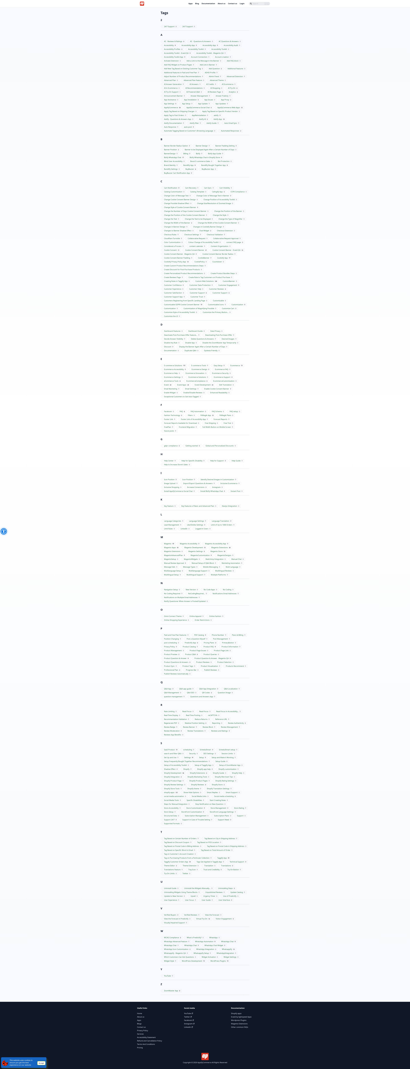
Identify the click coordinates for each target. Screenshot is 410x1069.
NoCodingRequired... (197, 593)
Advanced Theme (218, 80)
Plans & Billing (238, 635)
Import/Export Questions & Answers (199, 483)
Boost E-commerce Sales (201, 161)
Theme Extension (190, 865)
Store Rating (240, 808)
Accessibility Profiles (173, 49)
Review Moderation (173, 731)
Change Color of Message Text (177, 195)
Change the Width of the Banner (178, 223)
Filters (191, 415)
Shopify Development (174, 773)
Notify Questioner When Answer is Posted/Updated (185, 601)
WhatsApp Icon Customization (177, 949)
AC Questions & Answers (229, 41)
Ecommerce (236, 365)
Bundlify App (189, 165)
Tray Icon (193, 869)
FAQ (182, 411)
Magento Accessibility (189, 543)
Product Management (174, 650)
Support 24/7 (170, 820)
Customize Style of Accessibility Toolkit (180, 312)
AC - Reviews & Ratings (174, 41)
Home (139, 1013)
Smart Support (232, 792)
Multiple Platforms (219, 575)
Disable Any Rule (171, 343)
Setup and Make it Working (223, 757)
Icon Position (170, 479)
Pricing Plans (210, 643)
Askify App (219, 119)
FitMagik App (206, 415)
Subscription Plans (222, 816)
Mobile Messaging (211, 567)
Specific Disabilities (195, 800)
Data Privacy (216, 331)
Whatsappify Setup (202, 953)
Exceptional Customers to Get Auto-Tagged (182, 396)
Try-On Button (234, 869)
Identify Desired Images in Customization (218, 479)
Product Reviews (203, 662)
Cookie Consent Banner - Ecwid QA (227, 250)
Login (242, 3)
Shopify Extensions (198, 773)
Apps (190, 3)
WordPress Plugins (219, 961)
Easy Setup (219, 365)
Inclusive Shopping (172, 487)
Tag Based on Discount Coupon (177, 842)
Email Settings (191, 389)
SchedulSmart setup (228, 750)
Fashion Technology (173, 415)
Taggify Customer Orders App (177, 862)
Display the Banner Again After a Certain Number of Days (203, 347)
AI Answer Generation (174, 84)
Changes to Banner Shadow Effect (178, 230)
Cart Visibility (225, 188)
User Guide (207, 900)
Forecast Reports (221, 419)
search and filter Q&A (173, 753)
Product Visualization (210, 666)
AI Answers (195, 84)
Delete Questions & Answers (203, 339)
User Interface (225, 900)
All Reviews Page (215, 92)
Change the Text (171, 219)
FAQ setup (235, 411)
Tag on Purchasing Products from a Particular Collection (187, 858)
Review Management (230, 727)
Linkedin (187, 1027)
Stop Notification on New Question (210, 804)
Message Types (190, 567)
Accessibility (170, 45)
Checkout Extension (226, 230)
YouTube (168, 976)
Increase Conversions (196, 487)
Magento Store (217, 551)
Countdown (218, 262)
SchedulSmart (206, 750)
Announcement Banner (174, 96)
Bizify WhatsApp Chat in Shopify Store (206, 157)
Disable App (191, 343)
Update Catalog (237, 892)
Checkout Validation (216, 234)
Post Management (221, 639)
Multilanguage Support (199, 571)
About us (221, 3)
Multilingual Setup (172, 575)
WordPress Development (193, 961)
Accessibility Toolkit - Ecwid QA (177, 53)
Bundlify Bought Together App (214, 165)
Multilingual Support (196, 575)
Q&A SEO (191, 692)
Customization (238, 304)
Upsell (194, 896)
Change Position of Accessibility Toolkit (220, 199)
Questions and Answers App (202, 696)
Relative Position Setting (195, 723)
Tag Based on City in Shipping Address (220, 838)
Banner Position (171, 149)
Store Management (219, 808)
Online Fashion (216, 616)
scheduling (188, 750)
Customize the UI (172, 316)
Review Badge (170, 727)
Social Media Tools (172, 800)
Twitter (186, 873)
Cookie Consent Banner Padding (178, 258)
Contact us (232, 3)
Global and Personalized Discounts (221, 446)
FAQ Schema (218, 411)
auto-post (189, 127)
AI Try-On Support (172, 92)
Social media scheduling (224, 796)
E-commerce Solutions (174, 365)
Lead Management (172, 525)
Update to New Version (174, 896)
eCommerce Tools (172, 381)
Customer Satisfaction (174, 293)
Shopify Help (238, 773)
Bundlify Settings (171, 169)
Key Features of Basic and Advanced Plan (198, 506)
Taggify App (223, 858)
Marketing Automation (232, 563)
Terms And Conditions (146, 1044)
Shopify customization (228, 769)
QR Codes (207, 692)
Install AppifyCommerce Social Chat (179, 491)
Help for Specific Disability (192, 461)
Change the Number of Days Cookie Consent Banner (186, 211)
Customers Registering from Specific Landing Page (185, 300)
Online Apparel (196, 616)
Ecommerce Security (221, 373)
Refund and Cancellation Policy (149, 1041)
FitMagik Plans (226, 415)
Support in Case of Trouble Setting (197, 820)
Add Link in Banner (208, 65)
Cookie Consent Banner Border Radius (218, 254)
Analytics (233, 92)
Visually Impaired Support (175, 923)
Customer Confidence (173, 285)
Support (241, 816)
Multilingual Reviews (224, 571)
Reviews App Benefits (173, 735)
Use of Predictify (230, 896)
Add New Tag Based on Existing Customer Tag (183, 68)
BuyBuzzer (190, 169)
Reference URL (222, 719)
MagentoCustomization (201, 555)
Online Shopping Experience (176, 620)
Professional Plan (172, 670)
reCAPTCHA (213, 715)
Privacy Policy (170, 646)
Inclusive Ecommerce (229, 483)
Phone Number (219, 635)
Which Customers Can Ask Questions (180, 957)
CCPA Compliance (238, 192)
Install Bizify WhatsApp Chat (212, 491)
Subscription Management (196, 816)
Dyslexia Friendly (211, 350)
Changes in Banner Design (175, 227)
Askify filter (195, 123)
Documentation (208, 3)
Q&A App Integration (208, 689)
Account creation (223, 57)
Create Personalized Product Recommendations (184, 273)
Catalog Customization (174, 192)
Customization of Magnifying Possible (200, 308)
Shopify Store (218, 784)
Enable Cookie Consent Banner (217, 389)
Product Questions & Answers (177, 662)
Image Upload (170, 483)
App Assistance (171, 100)
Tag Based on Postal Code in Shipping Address (226, 846)
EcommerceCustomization (224, 381)
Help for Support (218, 461)
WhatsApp (214, 937)
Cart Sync (208, 188)
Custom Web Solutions (206, 281)
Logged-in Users (202, 529)
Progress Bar (192, 670)
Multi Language (233, 567)
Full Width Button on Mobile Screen (217, 427)
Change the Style (220, 215)
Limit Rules (169, 529)
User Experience (171, 900)
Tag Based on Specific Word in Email (179, 850)
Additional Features (236, 68)
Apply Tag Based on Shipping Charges (180, 111)
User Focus (190, 900)
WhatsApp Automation (205, 941)
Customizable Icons (217, 304)
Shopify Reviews (198, 784)
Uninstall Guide (171, 888)
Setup (202, 757)
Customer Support (198, 293)
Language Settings (197, 521)
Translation (209, 865)
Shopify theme (194, 788)
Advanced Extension (236, 76)
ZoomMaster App (172, 990)
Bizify (199, 153)
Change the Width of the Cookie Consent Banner (218, 223)
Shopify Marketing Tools (198, 777)
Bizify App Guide (215, 153)
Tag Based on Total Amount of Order (216, 850)
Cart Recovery (191, 188)
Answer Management (200, 96)
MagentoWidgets (192, 559)
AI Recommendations (194, 88)
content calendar (197, 246)
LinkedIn (185, 529)
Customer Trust (197, 297)
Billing (186, 153)
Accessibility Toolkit (197, 49)
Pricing (140, 1047)
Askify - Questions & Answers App (178, 119)
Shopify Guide (219, 773)
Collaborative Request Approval (226, 238)
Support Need (224, 820)
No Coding (228, 589)
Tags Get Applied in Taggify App (210, 862)
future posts (170, 431)
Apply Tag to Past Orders (175, 115)
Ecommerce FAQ (222, 369)
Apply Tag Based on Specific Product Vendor (221, 111)
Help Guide (237, 461)
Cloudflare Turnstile (173, 238)
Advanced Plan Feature (194, 80)
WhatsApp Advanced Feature (176, 941)
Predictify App (191, 643)
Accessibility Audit (232, 45)
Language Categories (173, 521)
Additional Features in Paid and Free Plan (181, 72)
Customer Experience (173, 289)
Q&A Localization (231, 689)
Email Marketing (171, 389)
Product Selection (225, 662)
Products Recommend (236, 666)
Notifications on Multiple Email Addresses (181, 597)
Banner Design (202, 146)
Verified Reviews (191, 915)
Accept (41, 1063)
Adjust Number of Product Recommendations (183, 76)
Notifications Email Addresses (225, 593)
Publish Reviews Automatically (177, 674)
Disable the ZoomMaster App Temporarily (220, 343)
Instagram (217, 487)
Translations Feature (173, 869)
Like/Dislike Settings (196, 525)
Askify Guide (212, 123)
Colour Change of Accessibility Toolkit (204, 242)
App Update (203, 103)
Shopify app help (204, 769)
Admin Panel (215, 76)
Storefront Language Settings (223, 812)
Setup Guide (221, 761)
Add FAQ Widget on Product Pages (179, 65)
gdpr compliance (171, 446)
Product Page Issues (199, 650)
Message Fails (170, 567)
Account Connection (200, 57)
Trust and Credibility (212, 869)
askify (217, 115)
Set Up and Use (171, 757)
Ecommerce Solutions (198, 377)
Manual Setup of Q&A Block (204, 563)
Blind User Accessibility (174, 161)
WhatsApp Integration (206, 949)
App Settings (170, 103)
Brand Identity (170, 165)
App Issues (209, 100)
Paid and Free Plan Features (176, 635)
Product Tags (188, 666)
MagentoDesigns (225, 555)
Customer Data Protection (200, 285)
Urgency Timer (210, 896)
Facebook (169, 411)
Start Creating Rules (219, 800)
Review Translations (196, 731)
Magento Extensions (220, 547)
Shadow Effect (170, 769)
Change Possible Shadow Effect (177, 203)
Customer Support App (174, 297)
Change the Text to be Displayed (199, 219)
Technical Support (238, 862)
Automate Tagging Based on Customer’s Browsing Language (189, 131)
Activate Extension (172, 61)
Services (140, 1034)
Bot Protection (224, 161)
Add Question (215, 68)
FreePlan (168, 427)
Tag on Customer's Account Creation (179, 854)
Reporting (217, 723)
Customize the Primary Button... (216, 312)
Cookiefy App (223, 258)
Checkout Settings (192, 234)
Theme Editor (170, 865)
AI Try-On (232, 88)
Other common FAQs (239, 1027)
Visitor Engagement (225, 919)
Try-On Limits (170, 873)
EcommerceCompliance (196, 381)
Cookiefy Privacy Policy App (176, 262)
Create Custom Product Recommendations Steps (184, 265)
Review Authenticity (237, 723)
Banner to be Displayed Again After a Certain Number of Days (210, 149)
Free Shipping (211, 423)
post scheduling (171, 643)
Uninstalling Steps (226, 888)
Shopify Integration (173, 777)
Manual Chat (237, 559)
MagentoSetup (171, 559)
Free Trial (228, 423)
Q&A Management (172, 692)
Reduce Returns (202, 719)
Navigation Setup (172, 589)
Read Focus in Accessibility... (228, 711)
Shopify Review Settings (174, 784)
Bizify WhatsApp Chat (174, 157)
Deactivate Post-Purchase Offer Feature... (181, 335)
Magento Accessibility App (216, 543)
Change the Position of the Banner (229, 211)
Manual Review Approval (175, 563)
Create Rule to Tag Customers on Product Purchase (210, 277)
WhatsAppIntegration (226, 953)
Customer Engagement (228, 285)
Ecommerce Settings (173, 377)
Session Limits (228, 753)
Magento (169, 543)
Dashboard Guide (196, 331)
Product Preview (171, 654)
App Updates (221, 103)
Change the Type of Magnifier (231, 219)
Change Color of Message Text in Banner (213, 195)
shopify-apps (171, 792)
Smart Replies (213, 792)
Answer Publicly (223, 96)
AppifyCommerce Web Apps (229, 107)
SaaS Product (170, 750)
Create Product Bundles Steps (224, 273)
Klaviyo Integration (230, 506)
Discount (168, 347)
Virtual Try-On (203, 919)
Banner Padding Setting (225, 146)
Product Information (231, 646)
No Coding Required (173, 593)
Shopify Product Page (173, 781)
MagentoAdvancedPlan (174, 555)
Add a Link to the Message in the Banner (204, 61)
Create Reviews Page (173, 277)
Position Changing (172, 639)
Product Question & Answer (176, 658)
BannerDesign (170, 153)
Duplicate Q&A (191, 350)
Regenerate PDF (171, 723)
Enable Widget (170, 392)
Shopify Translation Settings (219, 788)
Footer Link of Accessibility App (194, 419)
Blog (197, 3)
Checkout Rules (171, 234)
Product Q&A (191, 654)
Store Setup (169, 812)
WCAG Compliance (172, 937)
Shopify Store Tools (172, 788)
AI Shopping (216, 88)
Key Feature (169, 506)
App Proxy (226, 100)
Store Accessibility (172, 808)
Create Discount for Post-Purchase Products (183, 269)
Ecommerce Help (172, 373)
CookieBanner (204, 258)
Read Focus (187, 711)
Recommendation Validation (176, 719)
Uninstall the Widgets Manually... (198, 888)
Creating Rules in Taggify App (176, 281)
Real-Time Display (172, 715)
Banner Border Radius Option (177, 146)
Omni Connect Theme (173, 616)
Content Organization (220, 246)
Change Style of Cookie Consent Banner (181, 207)
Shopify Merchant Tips (225, 777)
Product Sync (170, 666)
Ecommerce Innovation (196, 373)
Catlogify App (218, 192)
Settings (188, 757)
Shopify (187, 769)
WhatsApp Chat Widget (214, 945)
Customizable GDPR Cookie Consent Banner (183, 304)
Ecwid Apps (183, 385)
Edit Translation (226, 385)
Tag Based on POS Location (209, 842)
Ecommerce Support (223, 377)
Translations (227, 865)
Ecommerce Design (200, 369)
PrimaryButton (229, 643)
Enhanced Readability (219, 392)
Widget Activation (210, 957)
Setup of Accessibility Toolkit (176, 765)
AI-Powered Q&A (194, 92)
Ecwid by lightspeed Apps (241, 1017)
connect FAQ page (234, 242)
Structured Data (171, 816)
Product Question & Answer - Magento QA (212, 658)
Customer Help (196, 289)
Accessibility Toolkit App (174, 57)
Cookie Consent (171, 250)
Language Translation (221, 521)
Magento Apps (171, 547)
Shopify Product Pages (199, 781)
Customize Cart (229, 308)
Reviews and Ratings (220, 731)
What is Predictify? (195, 937)
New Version (192, 589)
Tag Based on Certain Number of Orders (181, 838)
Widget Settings (231, 957)
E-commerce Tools (199, 365)
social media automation (175, 796)
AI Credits (211, 84)
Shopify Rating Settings (225, 781)
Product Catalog (190, 646)
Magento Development (194, 547)
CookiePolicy (200, 262)
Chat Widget (205, 230)
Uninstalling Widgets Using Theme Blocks (181, 892)
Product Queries (211, 654)
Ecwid (167, 385)
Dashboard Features (173, 331)
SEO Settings (209, 753)
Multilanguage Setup (173, 571)
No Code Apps (210, 589)
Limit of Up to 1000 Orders (222, 525)
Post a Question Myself (197, 639)
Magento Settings (196, 551)
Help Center (169, 461)
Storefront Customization (192, 812)
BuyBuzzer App (209, 169)
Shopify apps (236, 1013)
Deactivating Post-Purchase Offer (219, 335)
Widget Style (170, 961)
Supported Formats (173, 823)
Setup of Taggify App (204, 765)
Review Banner (190, 727)
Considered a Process (173, 246)
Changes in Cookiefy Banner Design (208, 227)
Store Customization (195, 808)
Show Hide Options (192, 792)
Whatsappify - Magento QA (176, 953)
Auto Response (171, 127)
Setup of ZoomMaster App (230, 765)
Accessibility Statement (146, 1037)
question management (174, 696)
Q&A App (168, 689)
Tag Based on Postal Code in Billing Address (182, 846)
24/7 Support (170, 26)
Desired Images (229, 339)
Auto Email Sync (231, 123)
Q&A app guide (186, 689)
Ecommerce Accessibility (175, 369)
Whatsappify (228, 949)
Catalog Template (198, 192)
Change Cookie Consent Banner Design (181, 199)
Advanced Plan (171, 80)
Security (193, 753)
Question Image (225, 692)
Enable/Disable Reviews (193, 392)
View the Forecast (213, 915)
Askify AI (203, 119)
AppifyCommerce (172, 107)
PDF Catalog (200, 635)
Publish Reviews (211, 670)
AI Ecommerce (228, 84)
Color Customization (173, 242)
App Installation (191, 100)
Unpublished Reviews (214, 892)
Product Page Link (222, 650)
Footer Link (169, 419)
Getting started (192, 446)
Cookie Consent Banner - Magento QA (180, 254)
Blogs (139, 1024)
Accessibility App (189, 45)
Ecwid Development (204, 385)
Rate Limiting (170, 711)
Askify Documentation (174, 123)
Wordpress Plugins (238, 1020)
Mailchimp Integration (215, 559)
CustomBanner (230, 281)
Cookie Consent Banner (196, 250)
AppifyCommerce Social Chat (199, 107)
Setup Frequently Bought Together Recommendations (186, 761)
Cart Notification (171, 188)
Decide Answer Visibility (174, 339)
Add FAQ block (233, 61)
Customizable (219, 300)
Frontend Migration (188, 427)
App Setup (187, 103)
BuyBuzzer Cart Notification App (178, 173)
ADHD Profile (211, 72)
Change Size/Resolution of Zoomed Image (215, 203)
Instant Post (236, 491)
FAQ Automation (198, 411)
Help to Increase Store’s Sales (177, 464)
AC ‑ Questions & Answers (201, 41)
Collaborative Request (197, 238)
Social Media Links (200, 796)
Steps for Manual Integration (176, 804)
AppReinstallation (200, 115)
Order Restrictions (203, 620)
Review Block (209, 727)
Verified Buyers (171, 915)
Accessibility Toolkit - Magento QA (210, 53)
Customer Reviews (217, 289)
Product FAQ (210, 646)
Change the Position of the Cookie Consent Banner (185, 215)
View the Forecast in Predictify (177, 919)
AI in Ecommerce (171, 88)
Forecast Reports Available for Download (181, 423)
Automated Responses (231, 131)
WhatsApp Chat (228, 941)
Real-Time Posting (194, 715)
